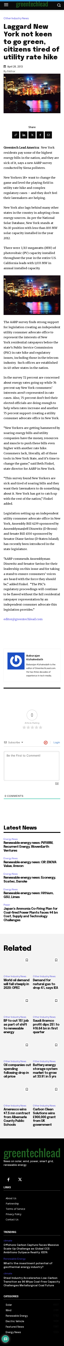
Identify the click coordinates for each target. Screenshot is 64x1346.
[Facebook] (40, 134)
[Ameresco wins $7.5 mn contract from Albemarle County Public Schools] (17, 1093)
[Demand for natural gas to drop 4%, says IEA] (46, 964)
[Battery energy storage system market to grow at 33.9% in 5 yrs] (46, 1049)
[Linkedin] (23, 134)
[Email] (48, 134)
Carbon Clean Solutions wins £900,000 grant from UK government (44, 1117)
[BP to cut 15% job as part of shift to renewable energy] (17, 1004)
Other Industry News (16, 18)
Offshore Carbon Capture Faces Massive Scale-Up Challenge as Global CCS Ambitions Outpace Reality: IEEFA (31, 1249)
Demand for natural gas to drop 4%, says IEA (45, 984)
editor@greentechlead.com (23, 619)
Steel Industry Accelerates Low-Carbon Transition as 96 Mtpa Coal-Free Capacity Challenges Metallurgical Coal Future (32, 1282)
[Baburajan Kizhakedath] (16, 665)
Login (56, 742)
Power (7, 904)
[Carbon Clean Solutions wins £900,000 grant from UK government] (46, 1093)
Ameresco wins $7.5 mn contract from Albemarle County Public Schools (17, 1117)
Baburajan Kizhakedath (34, 657)
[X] (32, 134)
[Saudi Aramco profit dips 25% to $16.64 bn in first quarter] (46, 1004)
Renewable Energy (14, 1258)
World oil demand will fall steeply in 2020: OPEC (16, 984)
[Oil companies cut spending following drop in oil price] (17, 1049)
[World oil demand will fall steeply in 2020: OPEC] (17, 964)
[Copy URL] (15, 134)
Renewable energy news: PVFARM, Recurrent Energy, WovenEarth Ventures (28, 846)
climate (8, 1240)
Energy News (11, 839)
